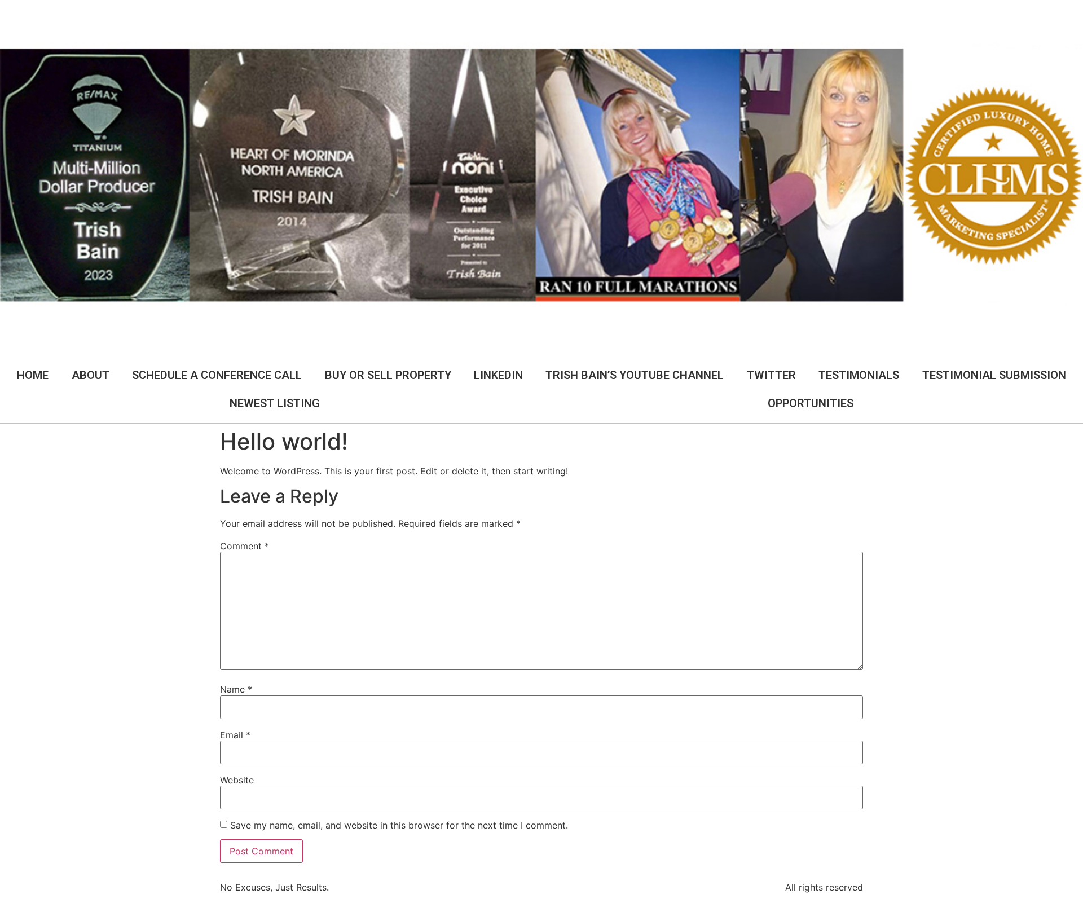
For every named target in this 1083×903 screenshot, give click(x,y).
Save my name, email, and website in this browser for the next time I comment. (399, 825)
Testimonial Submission (994, 375)
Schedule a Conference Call (217, 375)
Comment (244, 545)
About (90, 375)
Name (236, 689)
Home (33, 375)
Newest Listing (275, 403)
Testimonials (858, 375)
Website (237, 780)
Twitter (771, 375)
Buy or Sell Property (388, 375)
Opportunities (810, 403)
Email (235, 734)
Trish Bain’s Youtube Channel (634, 375)
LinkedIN (498, 375)
